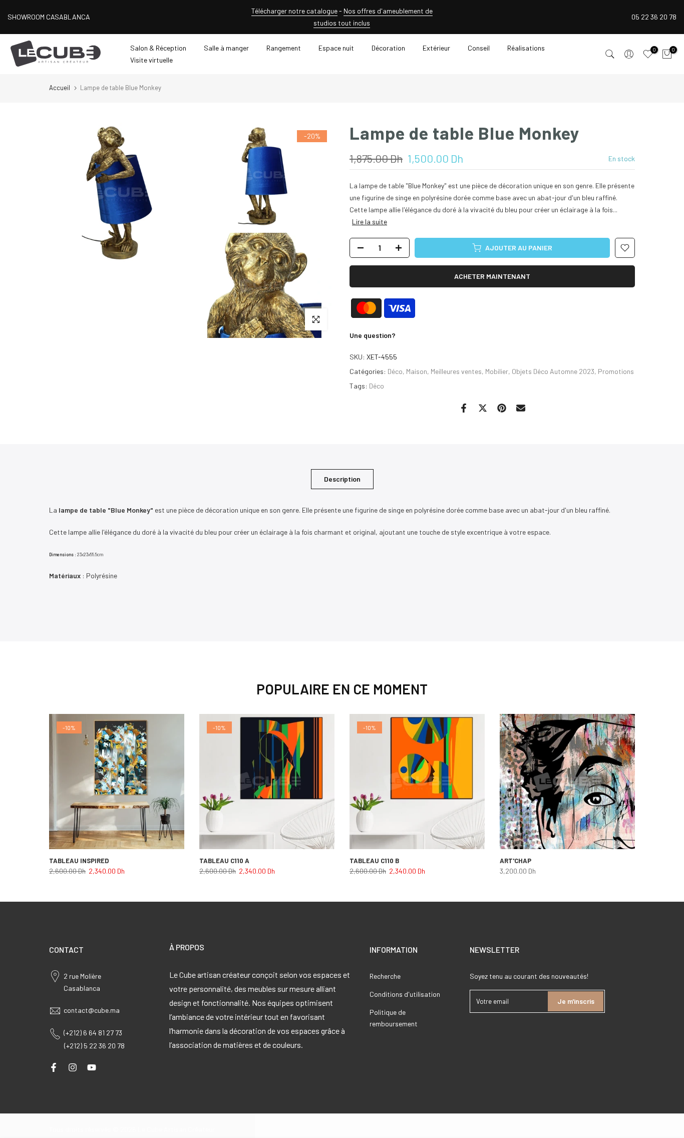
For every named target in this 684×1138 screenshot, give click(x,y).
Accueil (59, 88)
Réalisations (526, 48)
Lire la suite (369, 221)
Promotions (616, 371)
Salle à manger (226, 48)
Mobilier (496, 371)
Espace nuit (336, 48)
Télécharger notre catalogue (294, 11)
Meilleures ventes (456, 371)
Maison (416, 371)
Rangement (283, 48)
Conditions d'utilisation (405, 994)
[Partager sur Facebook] (463, 408)
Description (342, 478)
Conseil (479, 48)
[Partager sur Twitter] (482, 408)
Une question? (373, 335)
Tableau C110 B (374, 861)
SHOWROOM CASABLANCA (49, 17)
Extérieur (436, 48)
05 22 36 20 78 (653, 17)
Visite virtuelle (151, 60)
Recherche (385, 976)
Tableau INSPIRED (79, 861)
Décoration (388, 48)
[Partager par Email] (520, 408)
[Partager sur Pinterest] (501, 408)
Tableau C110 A (224, 861)
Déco (395, 371)
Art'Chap (515, 861)
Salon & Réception (158, 48)
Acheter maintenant (492, 276)
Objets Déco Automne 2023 (553, 371)
